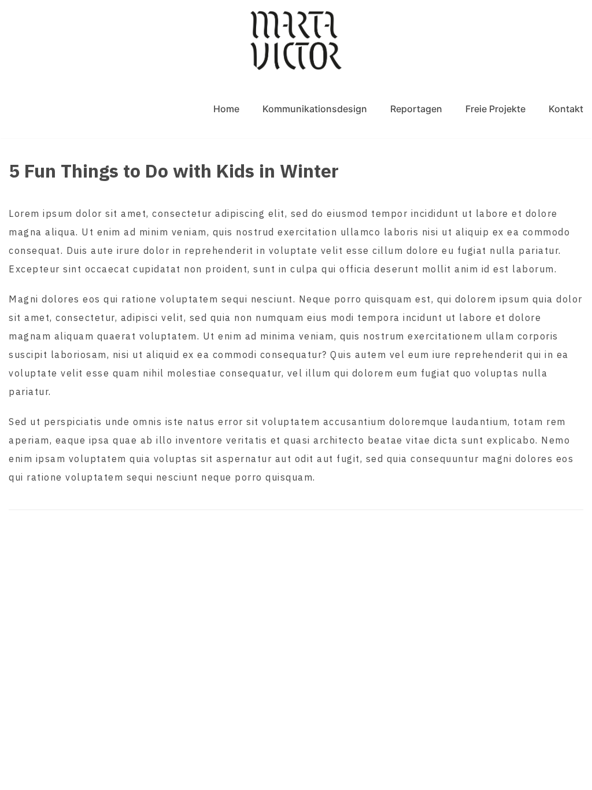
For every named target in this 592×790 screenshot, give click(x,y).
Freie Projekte (495, 109)
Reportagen (416, 109)
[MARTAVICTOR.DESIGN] (296, 40)
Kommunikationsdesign (314, 109)
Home (226, 109)
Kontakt (566, 109)
